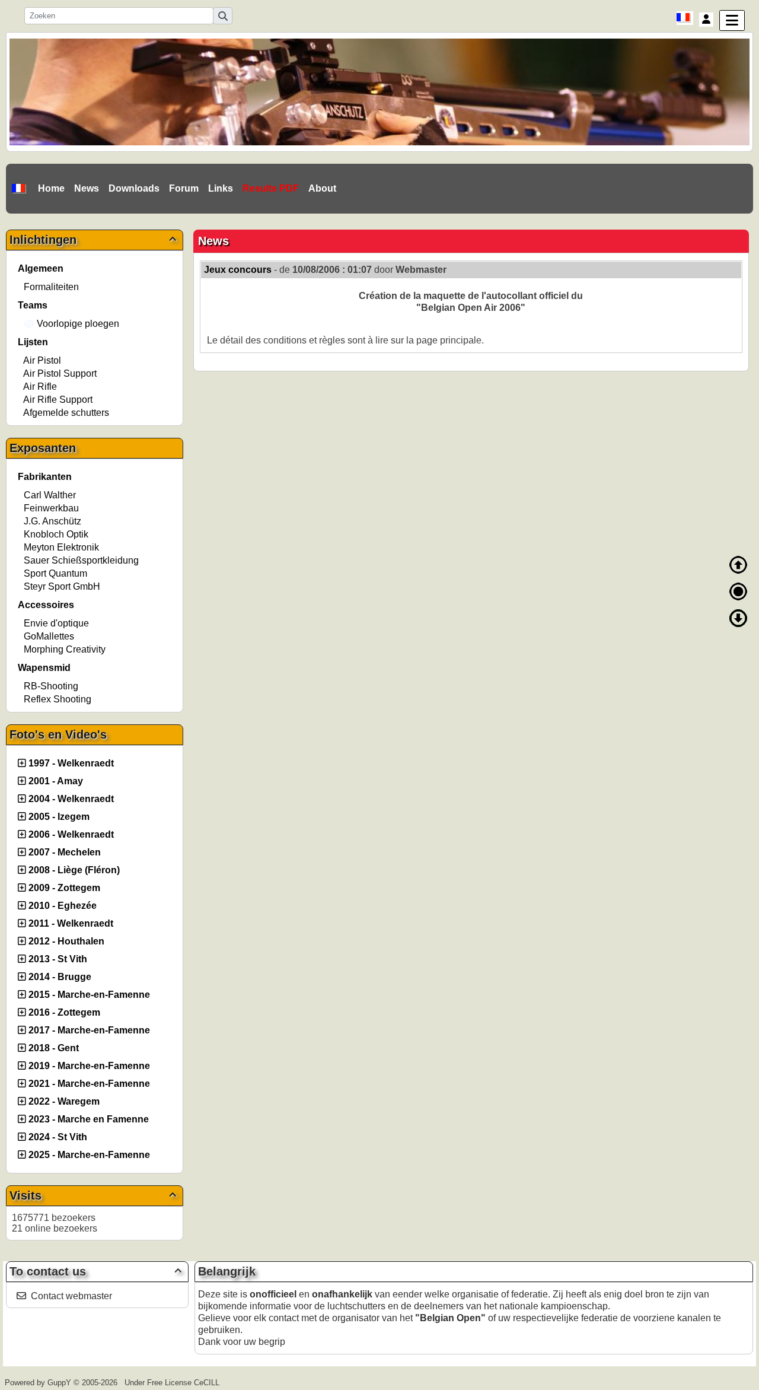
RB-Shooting (51, 686)
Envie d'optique (56, 623)
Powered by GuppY (39, 1382)
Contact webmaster (71, 1296)
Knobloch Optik (56, 534)
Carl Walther (50, 495)
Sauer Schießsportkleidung (81, 560)
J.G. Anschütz (52, 521)
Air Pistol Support (60, 373)
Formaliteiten (51, 287)
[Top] (738, 565)
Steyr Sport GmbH (62, 586)
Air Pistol (42, 360)
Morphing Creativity (65, 649)
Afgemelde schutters (66, 413)
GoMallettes (49, 636)
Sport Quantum (55, 573)
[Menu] (732, 20)
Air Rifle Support (58, 400)
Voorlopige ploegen (76, 324)
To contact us (95, 1271)
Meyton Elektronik (61, 547)
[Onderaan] (738, 618)
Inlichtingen (92, 239)
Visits (92, 1195)
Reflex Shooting (57, 699)
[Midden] (738, 591)
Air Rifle (40, 386)
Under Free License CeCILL (173, 1382)
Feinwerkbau (51, 508)
